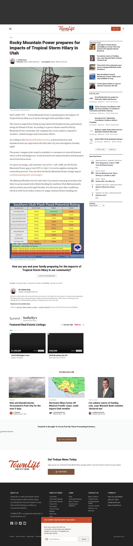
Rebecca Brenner (99, 412)
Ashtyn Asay (22, 60)
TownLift (17, 412)
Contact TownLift (93, 506)
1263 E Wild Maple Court (20, 355)
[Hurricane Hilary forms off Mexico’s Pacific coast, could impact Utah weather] (66, 387)
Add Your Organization (66, 439)
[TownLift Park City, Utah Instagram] (16, 523)
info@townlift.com (114, 502)
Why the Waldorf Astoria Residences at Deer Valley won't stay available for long (109, 77)
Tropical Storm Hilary (34, 283)
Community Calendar (56, 499)
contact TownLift (44, 307)
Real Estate (52, 514)
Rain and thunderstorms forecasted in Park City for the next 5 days (25, 406)
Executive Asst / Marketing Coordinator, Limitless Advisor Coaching (103, 120)
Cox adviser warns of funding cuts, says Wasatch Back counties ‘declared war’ (109, 58)
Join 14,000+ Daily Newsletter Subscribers (59, 520)
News (11, 37)
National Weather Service (38, 140)
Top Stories (53, 497)
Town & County (93, 400)
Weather (12, 400)
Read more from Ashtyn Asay (20, 304)
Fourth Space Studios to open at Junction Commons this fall (109, 85)
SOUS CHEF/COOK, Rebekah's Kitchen (108, 139)
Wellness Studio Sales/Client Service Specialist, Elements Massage (108, 131)
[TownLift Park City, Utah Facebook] (11, 523)
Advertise (91, 511)
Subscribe (62, 472)
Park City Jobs (94, 94)
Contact (12, 536)
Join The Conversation (47, 276)
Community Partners (75, 499)
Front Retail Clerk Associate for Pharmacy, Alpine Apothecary (106, 98)
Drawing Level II (101, 195)
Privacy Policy (30, 536)
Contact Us (93, 493)
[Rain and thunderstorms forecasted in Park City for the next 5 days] (27, 387)
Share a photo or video (29, 307)
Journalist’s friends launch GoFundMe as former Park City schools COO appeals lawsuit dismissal (108, 48)
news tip (19, 307)
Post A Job (100, 149)
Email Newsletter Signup (93, 502)
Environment (53, 400)
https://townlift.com (114, 505)
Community (53, 506)
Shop (70, 497)
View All (77, 325)
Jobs (50, 516)
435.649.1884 (68, 325)
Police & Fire (53, 504)
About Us (14, 493)
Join (116, 28)
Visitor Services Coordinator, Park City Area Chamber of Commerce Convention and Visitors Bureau (104, 109)
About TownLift (74, 501)
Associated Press (59, 412)
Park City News (55, 493)
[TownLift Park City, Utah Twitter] (20, 523)
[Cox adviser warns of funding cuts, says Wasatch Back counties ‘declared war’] (106, 387)
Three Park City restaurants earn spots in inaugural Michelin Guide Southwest (109, 67)
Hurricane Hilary (21, 283)
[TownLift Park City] (66, 28)
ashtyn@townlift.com (31, 292)
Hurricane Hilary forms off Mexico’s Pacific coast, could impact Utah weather (63, 406)
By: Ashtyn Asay (24, 290)
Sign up (84, 539)
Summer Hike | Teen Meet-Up (105, 181)
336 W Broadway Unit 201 (58, 355)
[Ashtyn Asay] (13, 61)
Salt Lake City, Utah (56, 283)
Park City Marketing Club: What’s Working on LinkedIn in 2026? (107, 174)
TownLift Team (93, 499)
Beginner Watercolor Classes (105, 187)
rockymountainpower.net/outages (26, 175)
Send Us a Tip (92, 508)
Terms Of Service (20, 536)
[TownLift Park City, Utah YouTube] (24, 523)
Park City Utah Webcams (73, 505)
